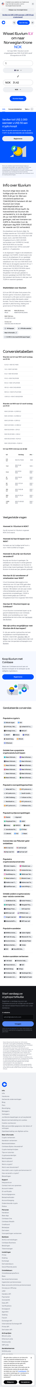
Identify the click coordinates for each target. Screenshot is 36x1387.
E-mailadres (6, 1012)
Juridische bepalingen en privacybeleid (16, 1117)
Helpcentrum (7, 1182)
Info (3, 1093)
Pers (3, 1105)
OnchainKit (6, 1300)
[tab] (3, 109)
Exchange (5, 1261)
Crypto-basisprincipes (10, 1149)
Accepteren (25, 1382)
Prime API (5, 1327)
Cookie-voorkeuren (9, 1123)
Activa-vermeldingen (9, 1240)
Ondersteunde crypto (10, 1203)
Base (3, 1276)
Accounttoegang (8, 1200)
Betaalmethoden (8, 1197)
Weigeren (10, 1382)
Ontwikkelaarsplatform (10, 1273)
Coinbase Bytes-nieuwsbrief (12, 1146)
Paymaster (6, 1297)
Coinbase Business (9, 1243)
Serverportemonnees (10, 1279)
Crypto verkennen (8, 1137)
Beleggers (6, 1111)
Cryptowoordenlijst (9, 1155)
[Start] (3, 22)
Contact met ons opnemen (11, 1185)
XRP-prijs (5, 1345)
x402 (3, 1291)
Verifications (6, 1306)
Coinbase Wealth (8, 1221)
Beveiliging (6, 1108)
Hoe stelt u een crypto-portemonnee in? (16, 1170)
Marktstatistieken (8, 1143)
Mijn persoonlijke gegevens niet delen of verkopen (17, 1127)
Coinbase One (7, 1218)
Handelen (5, 1213)
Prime (4, 1255)
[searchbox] (18, 89)
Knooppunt (6, 1309)
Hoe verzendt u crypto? (10, 1173)
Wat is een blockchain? (10, 1167)
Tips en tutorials (8, 1152)
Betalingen (6, 1246)
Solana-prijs (6, 1342)
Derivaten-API (7, 1330)
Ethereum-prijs (7, 1339)
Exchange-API (7, 1321)
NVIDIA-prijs (6, 1351)
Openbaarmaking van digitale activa (15, 1131)
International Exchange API (12, 1324)
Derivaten (5, 1230)
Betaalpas (5, 1227)
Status (4, 1206)
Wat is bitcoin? (7, 1161)
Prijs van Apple (7, 1354)
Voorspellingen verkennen (12, 1233)
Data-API (5, 1303)
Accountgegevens (8, 1194)
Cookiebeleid (22, 1371)
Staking (4, 1258)
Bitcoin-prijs (6, 1336)
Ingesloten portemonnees (11, 1282)
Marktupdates (7, 1158)
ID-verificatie (7, 1191)
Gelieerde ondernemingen (11, 1099)
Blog (3, 1102)
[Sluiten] (31, 1358)
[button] (32, 22)
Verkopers (6, 1114)
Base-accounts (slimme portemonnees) (16, 1285)
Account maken (7, 1188)
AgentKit (5, 1312)
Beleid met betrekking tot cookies (14, 1120)
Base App (5, 1215)
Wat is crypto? (7, 1164)
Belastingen (6, 1176)
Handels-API (6, 1294)
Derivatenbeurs (7, 1264)
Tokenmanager (7, 1249)
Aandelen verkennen (9, 1140)
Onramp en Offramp (9, 1288)
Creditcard (6, 1224)
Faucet (4, 1318)
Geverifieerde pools (9, 1267)
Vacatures (5, 1096)
